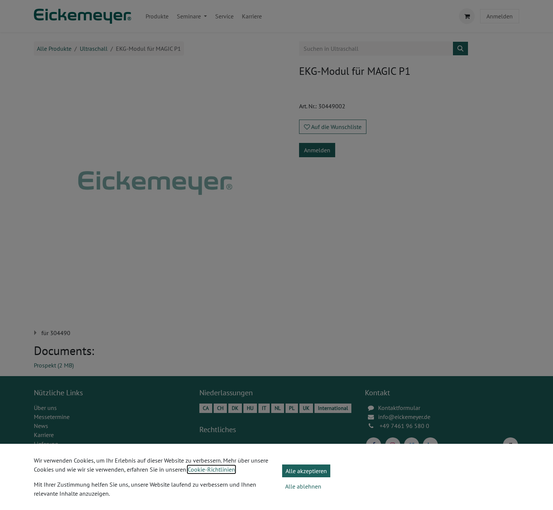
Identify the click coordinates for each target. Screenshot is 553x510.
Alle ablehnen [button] (303, 486)
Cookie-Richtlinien (211, 469)
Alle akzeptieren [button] (306, 471)
